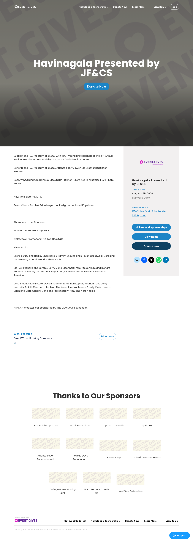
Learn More (138, 6)
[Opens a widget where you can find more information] (179, 535)
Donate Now (120, 6)
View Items (160, 6)
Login (174, 6)
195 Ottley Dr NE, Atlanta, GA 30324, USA (149, 213)
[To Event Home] (25, 6)
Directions (107, 336)
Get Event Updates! (75, 520)
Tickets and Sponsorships (93, 6)
